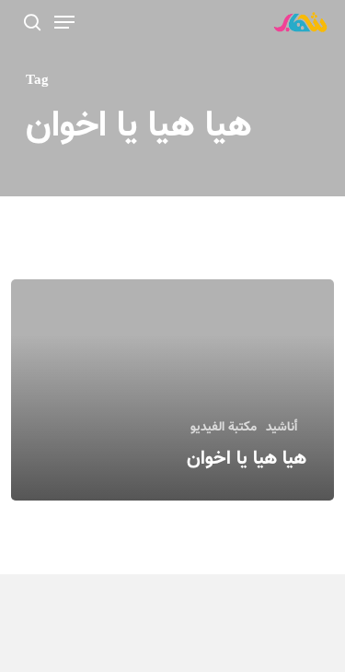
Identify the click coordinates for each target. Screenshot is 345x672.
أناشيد (281, 428)
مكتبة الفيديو (223, 428)
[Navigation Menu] (64, 22)
